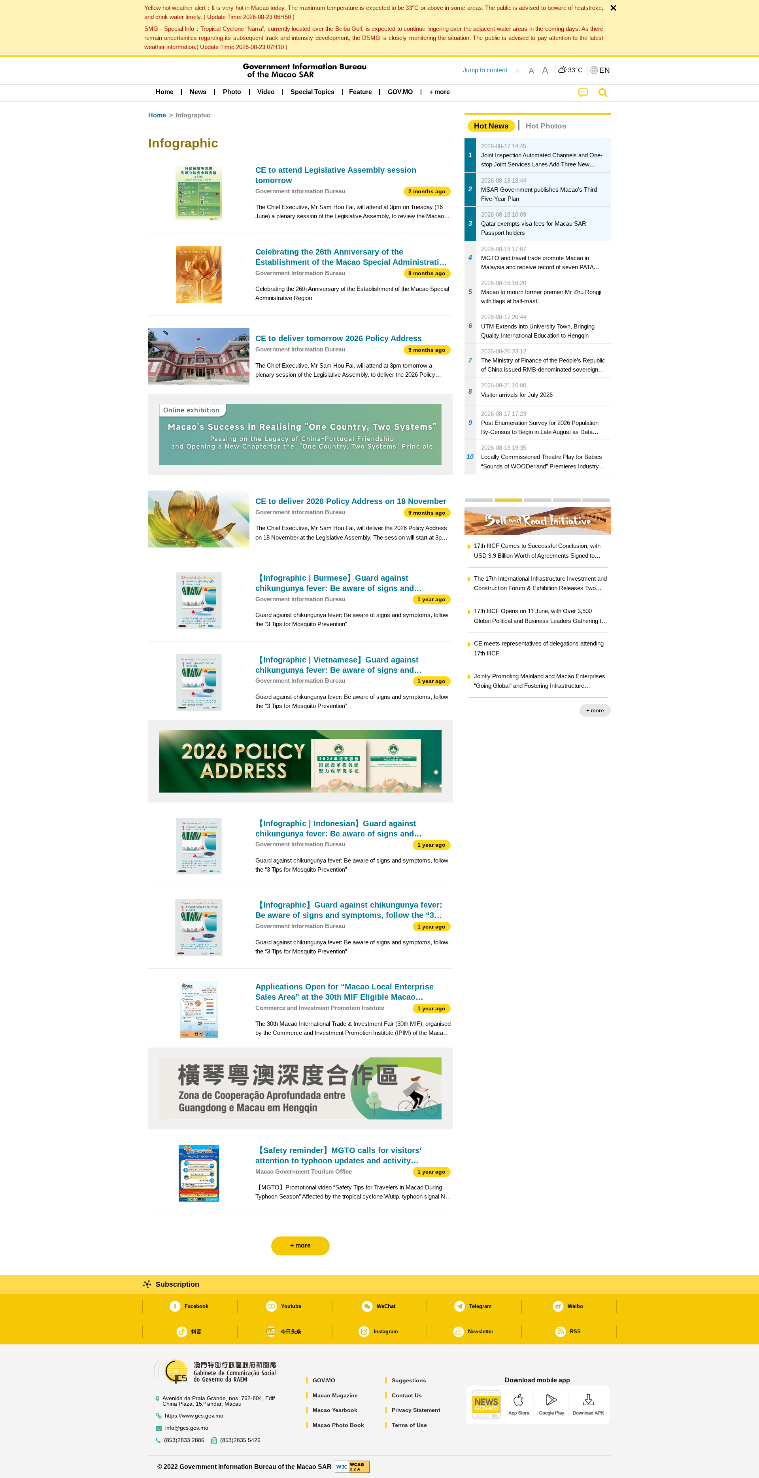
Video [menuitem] (266, 92)
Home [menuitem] (165, 92)
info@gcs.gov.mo (186, 1428)
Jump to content (485, 70)
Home (157, 115)
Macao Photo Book (338, 1425)
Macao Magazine (335, 1395)
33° (575, 70)
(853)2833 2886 (184, 1440)
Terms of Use (409, 1425)
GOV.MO (324, 1380)
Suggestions (409, 1380)
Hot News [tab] (491, 126)
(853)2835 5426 (240, 1440)
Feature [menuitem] (360, 92)
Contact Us (407, 1395)
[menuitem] (198, 92)
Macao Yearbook (335, 1410)
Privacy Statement (416, 1410)
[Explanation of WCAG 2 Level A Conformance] (352, 1466)
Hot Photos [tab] (546, 126)
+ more (595, 710)
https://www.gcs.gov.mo (194, 1416)
